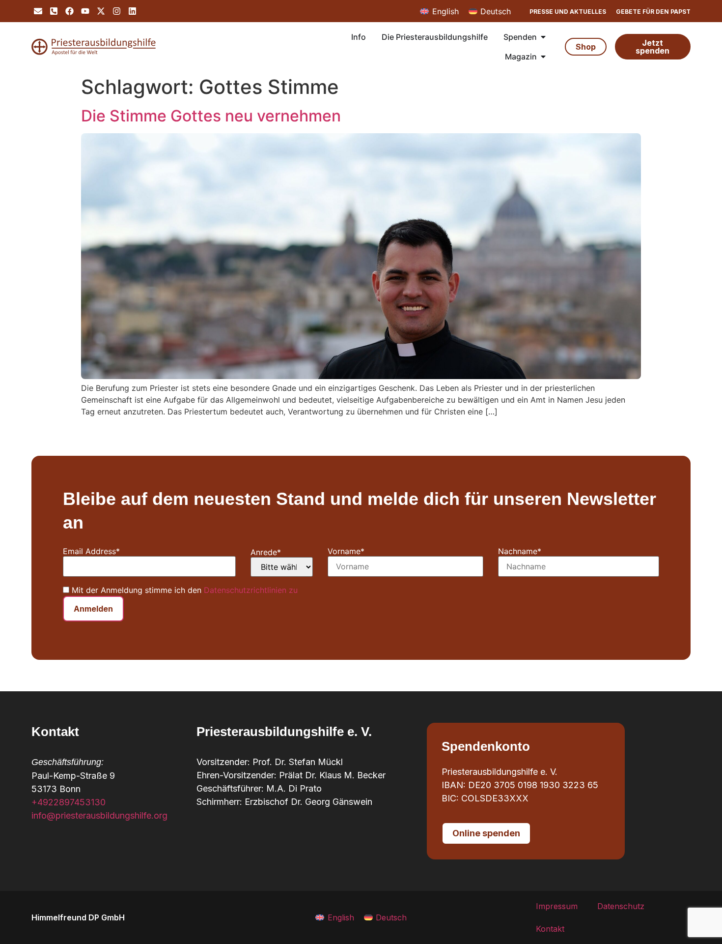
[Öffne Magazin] (543, 56)
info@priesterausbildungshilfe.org (99, 815)
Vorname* (346, 551)
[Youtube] (85, 11)
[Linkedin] (132, 11)
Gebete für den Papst (653, 11)
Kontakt (550, 929)
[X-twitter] (101, 11)
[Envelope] (38, 11)
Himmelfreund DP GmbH (78, 917)
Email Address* (91, 551)
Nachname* (519, 551)
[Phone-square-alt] (53, 11)
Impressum (557, 906)
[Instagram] (116, 11)
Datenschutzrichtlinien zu (251, 590)
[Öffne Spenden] (543, 37)
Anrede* (265, 552)
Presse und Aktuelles (567, 11)
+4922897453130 (68, 802)
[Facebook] (69, 11)
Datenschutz (620, 906)
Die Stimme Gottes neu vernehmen (211, 115)
